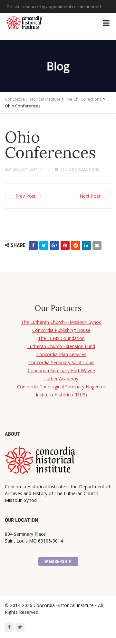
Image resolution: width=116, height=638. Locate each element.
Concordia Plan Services (61, 354)
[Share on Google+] (54, 245)
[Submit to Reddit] (75, 245)
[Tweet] (43, 245)
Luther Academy (61, 378)
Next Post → (93, 196)
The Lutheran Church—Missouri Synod (61, 322)
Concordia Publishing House (61, 330)
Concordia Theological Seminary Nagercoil (61, 387)
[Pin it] (65, 245)
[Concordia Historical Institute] (24, 23)
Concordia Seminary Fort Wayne (61, 370)
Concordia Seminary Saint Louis (61, 362)
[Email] (97, 245)
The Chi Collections (80, 169)
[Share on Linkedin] (86, 245)
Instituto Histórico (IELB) (61, 395)
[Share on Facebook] (33, 245)
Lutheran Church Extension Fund (61, 346)
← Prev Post (23, 196)
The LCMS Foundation (61, 338)
